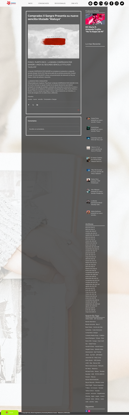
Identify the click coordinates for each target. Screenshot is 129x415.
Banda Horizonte (90, 324)
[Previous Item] (88, 19)
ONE (92, 374)
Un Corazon (94, 388)
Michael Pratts (89, 371)
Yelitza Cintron (89, 390)
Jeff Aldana (99, 354)
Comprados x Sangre (50, 99)
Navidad (87, 374)
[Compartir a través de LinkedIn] (37, 105)
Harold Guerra (99, 346)
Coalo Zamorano (97, 330)
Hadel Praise (92, 343)
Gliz (86, 343)
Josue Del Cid (89, 357)
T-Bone (87, 388)
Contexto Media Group (91, 335)
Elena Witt (88, 341)
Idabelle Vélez (99, 349)
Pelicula (93, 377)
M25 (91, 363)
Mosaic (97, 371)
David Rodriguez (90, 338)
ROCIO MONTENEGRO (92, 379)
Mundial (102, 371)
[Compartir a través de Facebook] (28, 105)
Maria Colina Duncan (91, 365)
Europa (95, 341)
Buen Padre (88, 327)
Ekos (102, 338)
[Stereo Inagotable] (96, 3)
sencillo (40, 99)
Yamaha (100, 388)
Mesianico (95, 368)
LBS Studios (97, 360)
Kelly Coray (97, 357)
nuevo (35, 99)
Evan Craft (101, 341)
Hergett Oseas (89, 349)
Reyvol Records (89, 382)
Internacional (89, 352)
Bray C (98, 324)
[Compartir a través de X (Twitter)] (33, 105)
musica (30, 99)
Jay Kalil (92, 354)
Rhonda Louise (99, 382)
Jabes (87, 354)
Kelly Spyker (89, 360)
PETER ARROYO (99, 374)
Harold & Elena (89, 346)
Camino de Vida (97, 327)
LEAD (87, 363)
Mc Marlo (88, 368)
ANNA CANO (89, 319)
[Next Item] (102, 19)
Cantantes (88, 330)
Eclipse (98, 338)
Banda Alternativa (90, 321)
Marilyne (100, 365)
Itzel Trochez (97, 352)
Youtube (97, 390)
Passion (87, 377)
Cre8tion (101, 335)
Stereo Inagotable (98, 385)
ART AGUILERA (98, 319)
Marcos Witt (96, 363)
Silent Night (88, 385)
